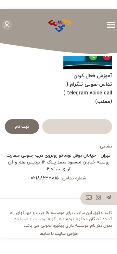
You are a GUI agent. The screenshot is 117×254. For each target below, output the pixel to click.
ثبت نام (22, 126)
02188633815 (45, 178)
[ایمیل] (89, 198)
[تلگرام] (108, 198)
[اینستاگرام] (98, 198)
